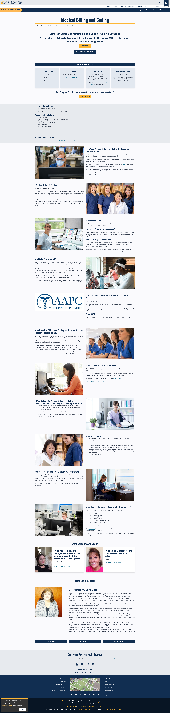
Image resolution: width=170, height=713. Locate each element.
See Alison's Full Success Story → (114, 562)
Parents (63, 687)
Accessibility (92, 706)
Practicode (67, 351)
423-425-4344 (62, 140)
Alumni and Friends (60, 684)
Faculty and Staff (61, 681)
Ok (22, 709)
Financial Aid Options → (41, 134)
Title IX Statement (70, 706)
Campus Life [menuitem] (123, 6)
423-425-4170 (104, 659)
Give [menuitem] (146, 6)
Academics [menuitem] (115, 6)
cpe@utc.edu (75, 140)
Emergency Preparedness (58, 690)
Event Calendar (108, 690)
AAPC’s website (117, 378)
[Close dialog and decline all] (27, 699)
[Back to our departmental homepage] (77, 664)
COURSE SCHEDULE (72, 77)
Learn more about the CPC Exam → (96, 381)
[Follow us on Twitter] (89, 694)
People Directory (109, 687)
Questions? (65, 701)
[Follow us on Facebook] (85, 694)
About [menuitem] (108, 6)
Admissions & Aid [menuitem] (132, 6)
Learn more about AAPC (93, 322)
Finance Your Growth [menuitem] (151, 9)
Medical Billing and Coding (69, 25)
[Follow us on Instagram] (80, 694)
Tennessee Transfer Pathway (115, 709)
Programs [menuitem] (140, 10)
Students (63, 678)
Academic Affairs (39, 25)
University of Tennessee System (87, 709)
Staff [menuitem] (160, 9)
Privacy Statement (82, 706)
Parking (63, 693)
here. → (68, 480)
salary (124, 164)
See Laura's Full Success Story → (63, 566)
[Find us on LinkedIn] (82, 664)
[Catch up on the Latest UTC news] (99, 694)
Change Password (109, 684)
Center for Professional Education (52, 25)
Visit (64, 696)
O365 (105, 681)
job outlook (92, 529)
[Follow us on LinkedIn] (94, 694)
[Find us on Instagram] (88, 664)
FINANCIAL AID (51, 641)
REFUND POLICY (85, 641)
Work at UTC (108, 693)
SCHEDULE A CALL (119, 641)
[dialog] (14, 705)
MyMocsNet (107, 678)
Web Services (100, 706)
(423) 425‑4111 (100, 703)
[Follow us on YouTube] (76, 694)
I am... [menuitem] (150, 6)
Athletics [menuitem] (140, 6)
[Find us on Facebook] (93, 664)
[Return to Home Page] (71, 694)
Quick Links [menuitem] (157, 6)
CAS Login (107, 696)
